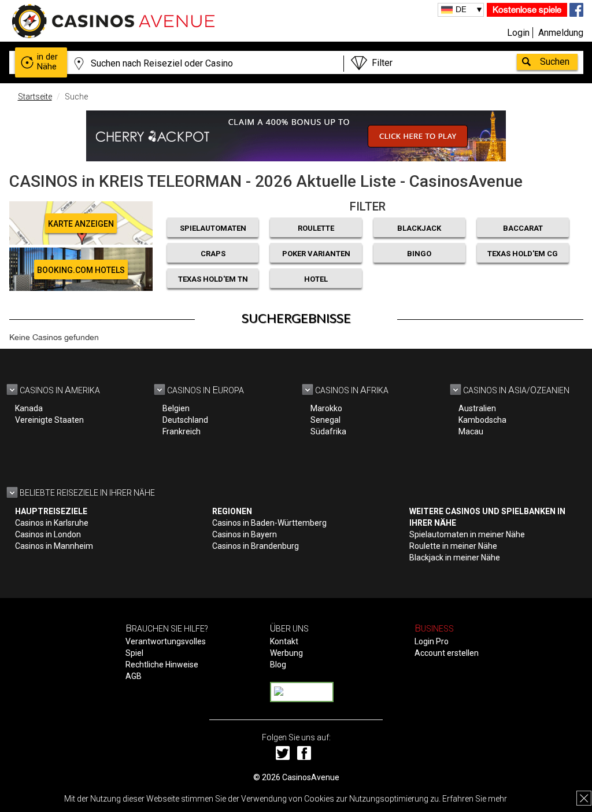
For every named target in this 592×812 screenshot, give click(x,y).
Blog (278, 664)
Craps (213, 253)
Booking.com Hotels (81, 270)
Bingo (419, 253)
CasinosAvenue (310, 777)
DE (461, 9)
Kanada (29, 408)
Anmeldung (560, 32)
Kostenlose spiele (527, 9)
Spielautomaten (213, 228)
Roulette (316, 228)
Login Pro (432, 641)
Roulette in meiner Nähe (453, 546)
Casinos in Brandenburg (255, 546)
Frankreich (181, 431)
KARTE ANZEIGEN (81, 223)
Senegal (325, 420)
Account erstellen (447, 653)
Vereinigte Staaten (49, 420)
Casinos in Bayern (244, 534)
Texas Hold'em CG (522, 253)
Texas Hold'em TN (213, 279)
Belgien (176, 408)
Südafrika (328, 431)
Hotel (316, 279)
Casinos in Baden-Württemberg (269, 522)
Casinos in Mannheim (54, 546)
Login (518, 32)
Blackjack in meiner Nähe (454, 557)
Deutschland (185, 420)
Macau (470, 431)
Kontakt (284, 641)
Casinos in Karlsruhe (51, 522)
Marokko (326, 408)
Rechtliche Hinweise (161, 664)
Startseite (35, 96)
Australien (477, 408)
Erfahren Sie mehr (474, 798)
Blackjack (419, 228)
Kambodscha (482, 420)
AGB (133, 676)
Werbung (286, 653)
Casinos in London (48, 534)
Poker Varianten (316, 253)
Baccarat (523, 228)
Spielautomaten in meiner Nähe (467, 534)
